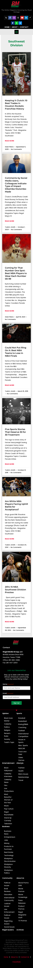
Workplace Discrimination (10, 859)
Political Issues (7, 884)
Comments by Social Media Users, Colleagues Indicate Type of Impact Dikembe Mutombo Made (16, 185)
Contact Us (25, 957)
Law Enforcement (9, 910)
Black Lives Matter (8, 719)
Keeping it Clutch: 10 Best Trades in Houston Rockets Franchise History (16, 104)
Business (6, 826)
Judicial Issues (7, 904)
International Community (9, 899)
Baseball (21, 718)
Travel (20, 780)
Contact (6, 647)
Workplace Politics (8, 871)
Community (7, 878)
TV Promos (22, 921)
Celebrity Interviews (8, 775)
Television (8, 824)
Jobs (6, 840)
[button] (16, 32)
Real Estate (8, 852)
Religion (7, 730)
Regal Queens (8, 930)
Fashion (21, 768)
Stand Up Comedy (7, 819)
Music (6, 806)
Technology (8, 855)
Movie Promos (21, 890)
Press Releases (22, 901)
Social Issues (9, 927)
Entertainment (8, 763)
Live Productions (9, 789)
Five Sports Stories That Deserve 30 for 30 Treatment (15, 432)
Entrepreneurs (9, 837)
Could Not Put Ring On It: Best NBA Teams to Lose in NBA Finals (15, 351)
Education (8, 894)
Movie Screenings (22, 895)
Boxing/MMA (23, 724)
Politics (7, 727)
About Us (20, 878)
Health (21, 771)
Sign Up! (17, 703)
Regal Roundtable (8, 813)
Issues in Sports (21, 740)
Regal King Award (8, 922)
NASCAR (21, 748)
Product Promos (21, 907)
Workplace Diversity (8, 865)
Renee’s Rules (7, 734)
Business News (7, 832)
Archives (20, 930)
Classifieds (16, 962)
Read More (9, 141)
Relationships (23, 777)
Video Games (21, 758)
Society (7, 739)
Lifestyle (19, 763)
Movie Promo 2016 (23, 884)
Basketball (22, 721)
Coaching (22, 727)
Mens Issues (23, 774)
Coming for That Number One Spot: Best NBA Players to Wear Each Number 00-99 (16, 273)
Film (5, 785)
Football (21, 730)
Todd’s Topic (9, 742)
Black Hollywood (8, 769)
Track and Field (22, 753)
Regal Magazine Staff (22, 915)
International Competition (23, 735)
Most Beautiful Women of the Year (8, 798)
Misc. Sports (23, 745)
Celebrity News (7, 780)
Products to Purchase (8, 847)
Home (6, 957)
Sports (19, 713)
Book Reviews (7, 890)
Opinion (5, 713)
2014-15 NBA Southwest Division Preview (15, 590)
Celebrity (7, 724)
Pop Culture (8, 809)
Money (6, 843)
